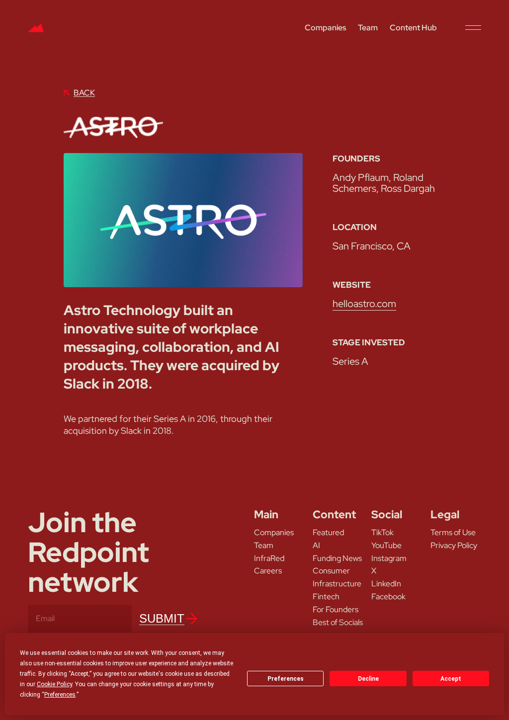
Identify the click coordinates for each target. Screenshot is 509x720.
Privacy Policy (453, 546)
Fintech (326, 597)
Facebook (388, 597)
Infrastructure (337, 584)
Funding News (337, 558)
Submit (161, 618)
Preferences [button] (60, 694)
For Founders (335, 610)
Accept (450, 678)
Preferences (285, 678)
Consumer (331, 571)
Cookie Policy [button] (54, 684)
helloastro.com (364, 303)
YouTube (386, 546)
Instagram (389, 558)
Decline (368, 678)
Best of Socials (338, 623)
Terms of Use (453, 533)
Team (368, 27)
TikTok (382, 533)
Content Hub (413, 27)
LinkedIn (386, 584)
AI (316, 546)
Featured (328, 533)
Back (84, 92)
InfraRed (269, 558)
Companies (325, 27)
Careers (268, 571)
